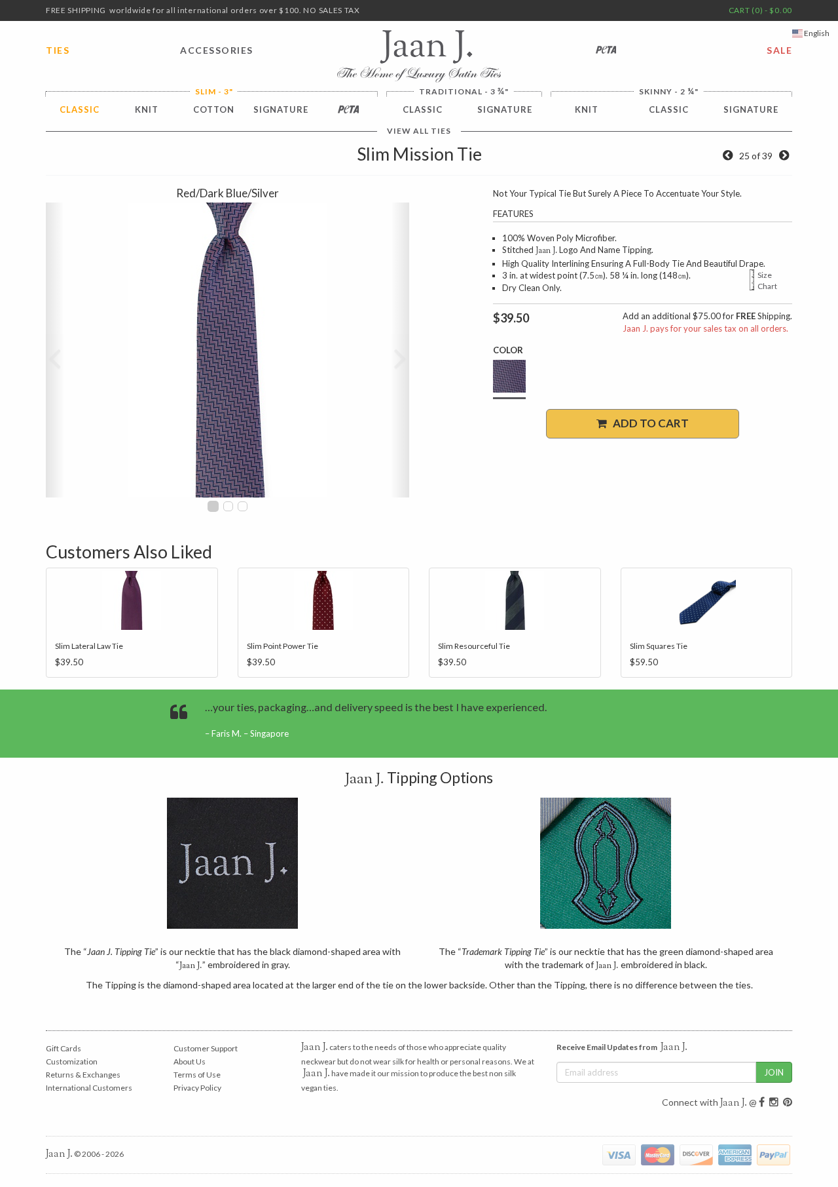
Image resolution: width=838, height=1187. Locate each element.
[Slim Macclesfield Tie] (728, 155)
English (816, 33)
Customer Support (205, 1048)
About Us (189, 1061)
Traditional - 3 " (464, 91)
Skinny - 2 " (669, 91)
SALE (779, 50)
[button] (55, 350)
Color (508, 350)
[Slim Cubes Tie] (784, 155)
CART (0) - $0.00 (760, 10)
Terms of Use (197, 1075)
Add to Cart (648, 423)
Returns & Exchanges (83, 1075)
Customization (72, 1061)
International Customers (89, 1088)
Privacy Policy (197, 1088)
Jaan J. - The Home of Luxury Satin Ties (419, 56)
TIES (57, 50)
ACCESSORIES (216, 50)
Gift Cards (63, 1048)
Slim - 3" (214, 91)
